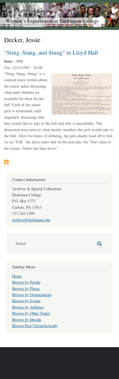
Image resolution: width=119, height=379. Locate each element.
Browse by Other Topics (31, 313)
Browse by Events (26, 300)
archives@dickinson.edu (31, 219)
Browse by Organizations (31, 294)
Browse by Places (26, 288)
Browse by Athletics (28, 307)
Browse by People (26, 282)
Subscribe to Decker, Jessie (6, 162)
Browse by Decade (26, 319)
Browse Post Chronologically (35, 325)
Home (17, 276)
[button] (81, 93)
